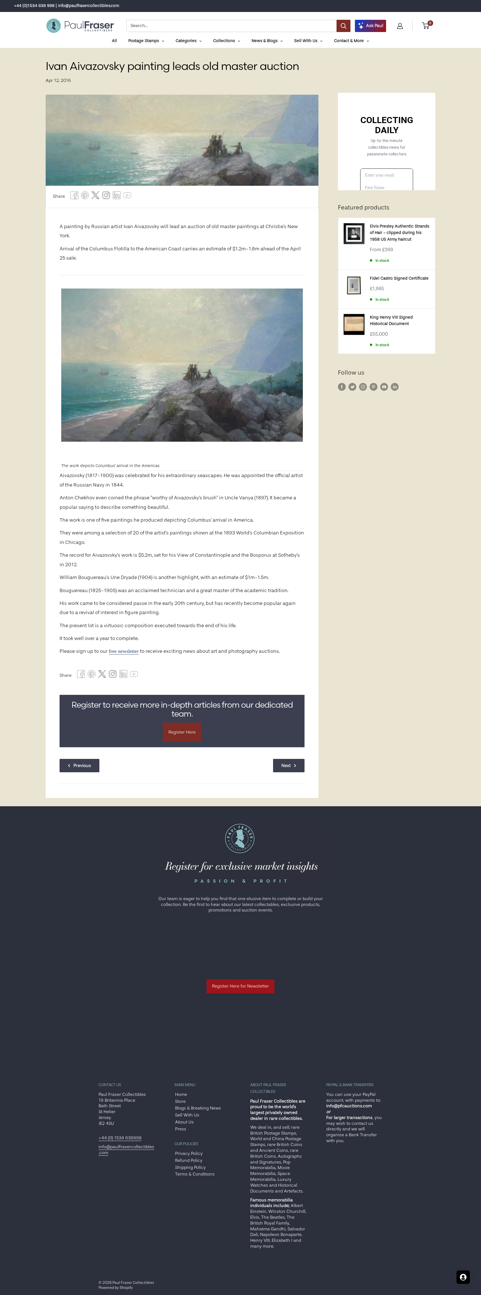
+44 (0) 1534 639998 (120, 1137)
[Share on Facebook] (74, 196)
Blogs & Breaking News (198, 1108)
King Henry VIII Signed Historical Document (391, 320)
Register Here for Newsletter (240, 986)
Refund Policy (188, 1160)
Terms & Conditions (195, 1174)
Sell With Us (187, 1115)
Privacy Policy (189, 1153)
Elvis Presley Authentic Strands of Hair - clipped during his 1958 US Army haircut (399, 233)
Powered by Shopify (116, 1287)
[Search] (343, 26)
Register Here (182, 732)
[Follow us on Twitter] (352, 387)
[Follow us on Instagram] (363, 387)
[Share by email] (106, 196)
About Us (184, 1122)
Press (180, 1129)
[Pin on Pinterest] (85, 196)
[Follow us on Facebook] (342, 387)
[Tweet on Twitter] (95, 196)
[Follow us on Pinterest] (373, 387)
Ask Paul (374, 25)
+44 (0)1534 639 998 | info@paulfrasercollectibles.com (66, 5)
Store (180, 1101)
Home (181, 1094)
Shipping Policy (190, 1167)
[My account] (400, 26)
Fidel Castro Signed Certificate (399, 278)
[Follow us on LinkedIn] (395, 387)
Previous (82, 765)
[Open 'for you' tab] (463, 1277)
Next (286, 765)
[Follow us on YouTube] (384, 387)
